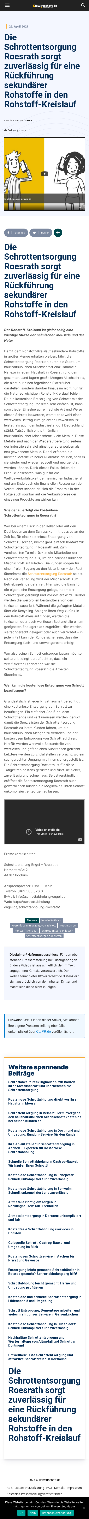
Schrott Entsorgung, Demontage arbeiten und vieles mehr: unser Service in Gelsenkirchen (44, 1312)
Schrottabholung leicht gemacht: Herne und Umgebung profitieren (42, 1285)
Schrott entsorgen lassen (57, 930)
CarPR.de (44, 1031)
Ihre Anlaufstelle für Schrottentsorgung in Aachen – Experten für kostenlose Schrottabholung (41, 1148)
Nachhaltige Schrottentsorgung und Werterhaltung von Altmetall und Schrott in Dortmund (41, 1341)
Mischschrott (68, 925)
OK (21, 1512)
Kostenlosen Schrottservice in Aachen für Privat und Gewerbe (41, 1258)
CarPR (28, 120)
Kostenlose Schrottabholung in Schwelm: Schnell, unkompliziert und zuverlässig (40, 1191)
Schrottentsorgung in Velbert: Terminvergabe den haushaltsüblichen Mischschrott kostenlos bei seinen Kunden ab (44, 1117)
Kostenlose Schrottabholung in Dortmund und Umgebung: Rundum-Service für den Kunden (43, 1132)
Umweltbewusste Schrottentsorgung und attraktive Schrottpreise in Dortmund (40, 1357)
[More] (58, 233)
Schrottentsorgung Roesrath (50, 574)
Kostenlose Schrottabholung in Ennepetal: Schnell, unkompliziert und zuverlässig (41, 1177)
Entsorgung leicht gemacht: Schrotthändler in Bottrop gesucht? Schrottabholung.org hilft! (43, 1272)
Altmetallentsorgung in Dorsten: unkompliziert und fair (44, 1218)
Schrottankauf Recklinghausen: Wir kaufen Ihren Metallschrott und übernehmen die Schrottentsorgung (41, 1086)
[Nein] (84, 1508)
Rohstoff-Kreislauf (26, 930)
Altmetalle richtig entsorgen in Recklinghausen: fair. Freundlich (33, 1204)
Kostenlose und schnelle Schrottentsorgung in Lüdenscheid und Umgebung (44, 1299)
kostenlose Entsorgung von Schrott (34, 925)
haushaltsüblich (51, 920)
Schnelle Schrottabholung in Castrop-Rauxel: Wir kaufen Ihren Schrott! (43, 1163)
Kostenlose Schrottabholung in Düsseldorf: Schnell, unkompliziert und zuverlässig (42, 1326)
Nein (33, 1512)
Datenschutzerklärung (57, 1512)
